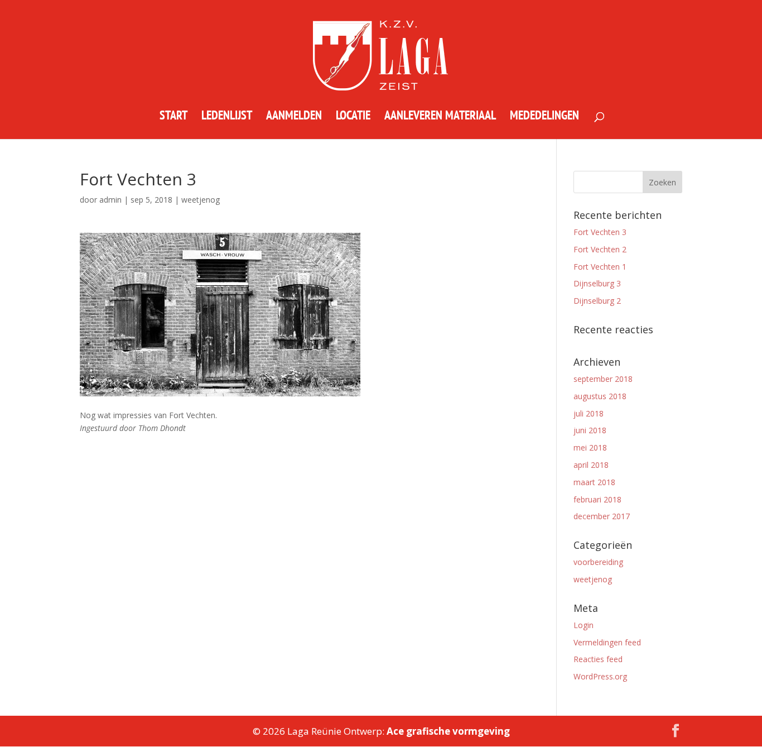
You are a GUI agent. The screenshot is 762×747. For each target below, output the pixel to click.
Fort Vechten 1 (599, 266)
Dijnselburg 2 (597, 300)
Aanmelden (294, 117)
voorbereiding (598, 562)
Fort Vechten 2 (599, 249)
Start (173, 117)
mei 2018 (590, 447)
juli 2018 (588, 413)
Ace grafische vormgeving (448, 731)
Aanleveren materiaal (440, 117)
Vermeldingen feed (607, 642)
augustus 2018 (599, 396)
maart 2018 (594, 482)
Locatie (353, 117)
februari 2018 (597, 499)
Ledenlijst (226, 117)
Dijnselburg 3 (597, 283)
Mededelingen (544, 117)
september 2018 (603, 378)
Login (583, 625)
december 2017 (601, 516)
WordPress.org (600, 676)
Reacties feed (598, 659)
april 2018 (591, 464)
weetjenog (592, 579)
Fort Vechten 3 (599, 232)
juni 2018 (589, 430)
